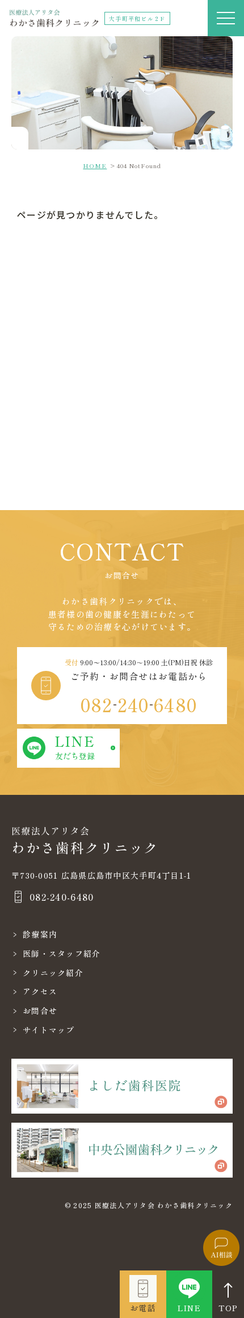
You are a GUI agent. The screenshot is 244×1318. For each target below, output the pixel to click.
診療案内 (40, 934)
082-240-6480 (62, 897)
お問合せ (40, 1010)
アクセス (40, 991)
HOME (95, 165)
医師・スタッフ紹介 (62, 953)
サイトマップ (49, 1029)
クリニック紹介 (53, 972)
